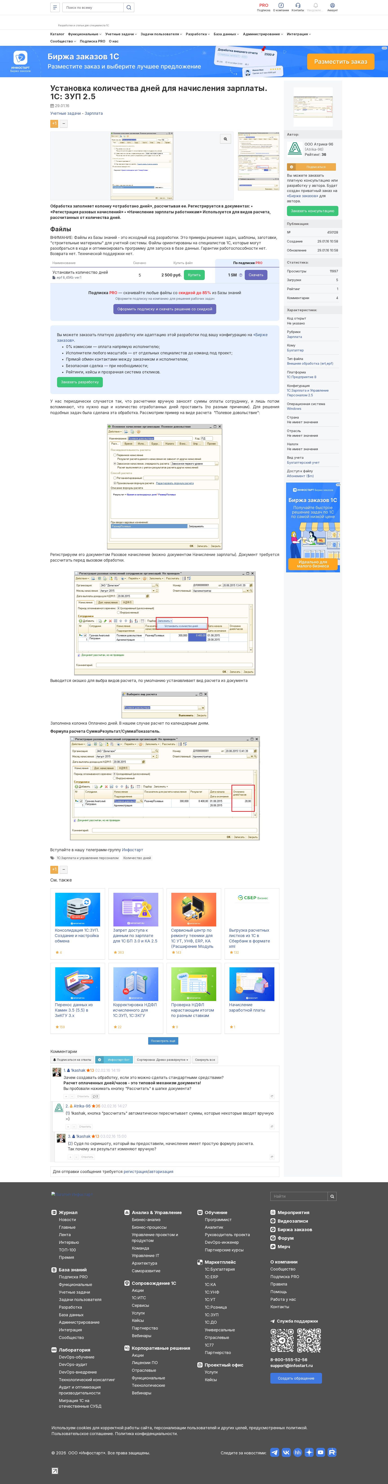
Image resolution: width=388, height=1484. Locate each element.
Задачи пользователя (80, 1299)
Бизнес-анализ (146, 1219)
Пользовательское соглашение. (82, 1433)
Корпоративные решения (161, 1348)
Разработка (70, 1307)
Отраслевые (144, 1370)
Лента (65, 1234)
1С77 (209, 1345)
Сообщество (71, 1337)
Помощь (278, 1291)
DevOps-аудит (73, 1364)
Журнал (68, 1212)
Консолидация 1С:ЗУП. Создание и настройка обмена (77, 935)
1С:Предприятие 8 (301, 377)
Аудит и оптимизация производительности (80, 1390)
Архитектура (144, 1263)
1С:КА (210, 1284)
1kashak (78, 1070)
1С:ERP (211, 1277)
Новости (67, 1219)
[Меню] (55, 7)
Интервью (69, 1242)
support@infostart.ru (291, 1365)
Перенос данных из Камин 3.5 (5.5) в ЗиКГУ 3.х (74, 1010)
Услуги (138, 1313)
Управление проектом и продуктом (155, 1237)
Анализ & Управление (157, 1212)
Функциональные (75, 1284)
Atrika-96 (82, 1106)
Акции (138, 1290)
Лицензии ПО (145, 1362)
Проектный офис (224, 1365)
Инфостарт (132, 850)
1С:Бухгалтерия (220, 1269)
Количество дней (137, 858)
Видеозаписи (293, 1221)
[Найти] (332, 1196)
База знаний (73, 1269)
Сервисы (140, 1305)
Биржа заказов (295, 1229)
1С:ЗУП (212, 1314)
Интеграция (70, 1329)
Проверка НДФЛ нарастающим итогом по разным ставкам (192, 1010)
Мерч (284, 1246)
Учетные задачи (74, 1292)
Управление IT (145, 1255)
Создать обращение (296, 1378)
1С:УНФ (212, 1292)
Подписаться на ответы (73, 1059)
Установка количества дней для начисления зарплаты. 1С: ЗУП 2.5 (158, 92)
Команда (140, 1248)
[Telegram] (274, 1453)
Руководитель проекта (227, 1234)
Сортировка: (161, 1059)
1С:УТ (210, 1299)
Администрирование (79, 1322)
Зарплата (294, 337)
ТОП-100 (67, 1250)
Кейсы (138, 1320)
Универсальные (220, 1329)
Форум (286, 1238)
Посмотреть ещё (163, 1041)
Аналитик (214, 1227)
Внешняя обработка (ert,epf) (310, 363)
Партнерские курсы (224, 1250)
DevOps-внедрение (78, 1372)
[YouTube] (320, 1453)
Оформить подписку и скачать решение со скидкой (164, 309)
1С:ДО (211, 1322)
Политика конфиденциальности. (146, 1433)
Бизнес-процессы (149, 1227)
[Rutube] (332, 1453)
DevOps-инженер (222, 1242)
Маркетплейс (220, 1262)
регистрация (136, 1171)
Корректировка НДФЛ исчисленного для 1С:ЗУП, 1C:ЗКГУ (135, 1010)
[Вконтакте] (286, 1453)
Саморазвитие (146, 1270)
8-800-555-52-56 (288, 1359)
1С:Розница (216, 1307)
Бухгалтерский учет (303, 462)
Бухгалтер (295, 350)
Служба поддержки (297, 1321)
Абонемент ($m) (300, 476)
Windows (294, 408)
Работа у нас (283, 1299)
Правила (278, 1284)
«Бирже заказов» (302, 196)
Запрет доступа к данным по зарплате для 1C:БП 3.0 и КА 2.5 (135, 935)
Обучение (216, 1212)
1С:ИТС (139, 1297)
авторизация (161, 1171)
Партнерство (145, 1328)
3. (69, 1136)
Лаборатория (74, 1350)
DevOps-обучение (76, 1357)
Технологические (148, 1385)
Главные (67, 1227)
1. (65, 1070)
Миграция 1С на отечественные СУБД (80, 1403)
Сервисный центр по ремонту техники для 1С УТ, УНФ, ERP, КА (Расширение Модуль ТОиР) (192, 941)
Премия (66, 1257)
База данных (71, 1314)
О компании (284, 1262)
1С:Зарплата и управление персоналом (88, 858)
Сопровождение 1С (154, 1283)
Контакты (279, 1306)
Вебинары (141, 1335)
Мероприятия (293, 1212)
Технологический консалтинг (87, 1379)
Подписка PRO (73, 1277)
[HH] (297, 1453)
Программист (218, 1219)
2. (67, 1106)
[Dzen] (309, 1453)
